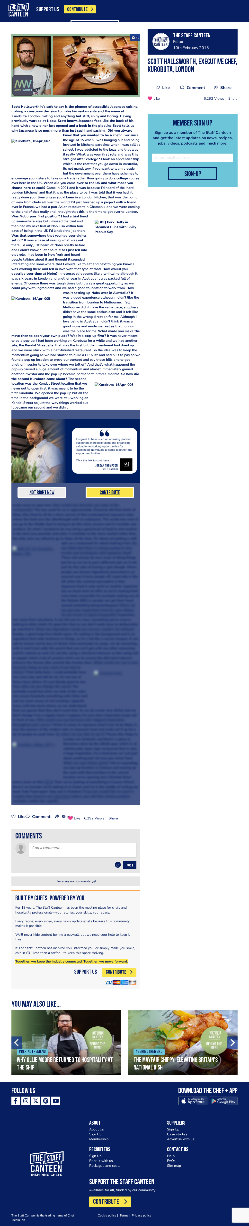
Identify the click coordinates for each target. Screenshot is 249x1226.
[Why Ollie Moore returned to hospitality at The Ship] (66, 1042)
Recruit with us (101, 1160)
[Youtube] (55, 1101)
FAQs (171, 1160)
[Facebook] (15, 1101)
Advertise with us (180, 1139)
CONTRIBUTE (77, 9)
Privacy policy (141, 1215)
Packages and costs (104, 1165)
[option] (66, 1042)
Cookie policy (107, 1215)
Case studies (177, 1134)
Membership (98, 1139)
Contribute (110, 492)
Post (129, 865)
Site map (174, 1165)
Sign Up (95, 1134)
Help (171, 1156)
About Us (96, 1129)
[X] (35, 1101)
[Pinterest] (45, 1101)
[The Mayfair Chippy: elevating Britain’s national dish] (183, 1042)
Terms (124, 1215)
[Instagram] (25, 1101)
